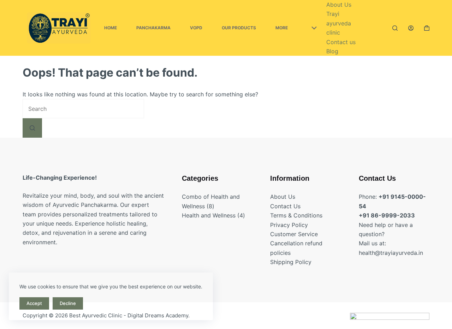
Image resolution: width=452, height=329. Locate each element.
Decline (68, 303)
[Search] (395, 28)
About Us (338, 4)
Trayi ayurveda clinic (338, 23)
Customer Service (294, 234)
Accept (34, 303)
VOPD (196, 27)
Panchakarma (153, 27)
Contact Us (285, 206)
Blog (332, 51)
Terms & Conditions (296, 215)
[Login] (411, 28)
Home (110, 27)
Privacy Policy (289, 224)
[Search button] (32, 128)
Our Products (239, 27)
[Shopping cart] (426, 28)
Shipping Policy (290, 261)
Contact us (341, 42)
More (281, 27)
